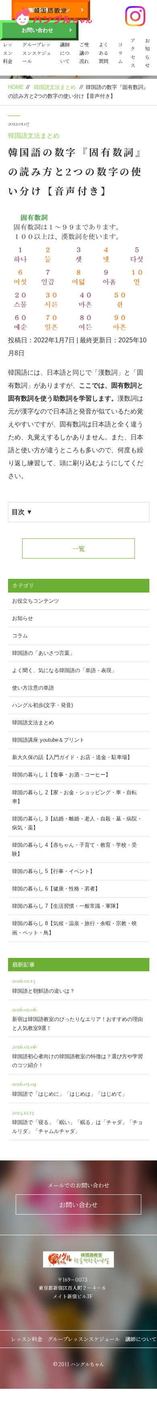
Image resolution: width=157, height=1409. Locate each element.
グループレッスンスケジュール (36, 52)
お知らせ (147, 52)
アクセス (132, 52)
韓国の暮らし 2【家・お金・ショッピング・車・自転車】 (74, 796)
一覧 (78, 548)
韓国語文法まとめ (55, 87)
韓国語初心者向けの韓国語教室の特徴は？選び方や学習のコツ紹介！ (77, 1055)
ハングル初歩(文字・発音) (42, 705)
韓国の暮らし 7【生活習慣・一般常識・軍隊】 (66, 906)
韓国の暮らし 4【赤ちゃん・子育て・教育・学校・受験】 (74, 849)
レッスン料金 (7, 52)
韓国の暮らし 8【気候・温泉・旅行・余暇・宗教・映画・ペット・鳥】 (74, 927)
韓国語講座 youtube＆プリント (48, 740)
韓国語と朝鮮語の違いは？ (43, 985)
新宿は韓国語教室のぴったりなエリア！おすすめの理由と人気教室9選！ (77, 1018)
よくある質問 (103, 52)
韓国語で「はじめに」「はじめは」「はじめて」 (69, 1088)
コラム (120, 52)
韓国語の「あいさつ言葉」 (43, 653)
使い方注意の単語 (33, 688)
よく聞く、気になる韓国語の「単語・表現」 (64, 670)
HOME (16, 87)
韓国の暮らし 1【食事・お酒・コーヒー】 (61, 775)
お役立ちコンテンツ (35, 601)
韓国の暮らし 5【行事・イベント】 (53, 871)
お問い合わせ (37, 30)
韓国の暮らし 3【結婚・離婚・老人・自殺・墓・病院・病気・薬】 (77, 823)
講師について (65, 52)
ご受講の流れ (84, 52)
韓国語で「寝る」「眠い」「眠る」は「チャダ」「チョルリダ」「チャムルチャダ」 (77, 1121)
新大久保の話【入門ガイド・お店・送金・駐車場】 (72, 757)
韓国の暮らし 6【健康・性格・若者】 (56, 889)
